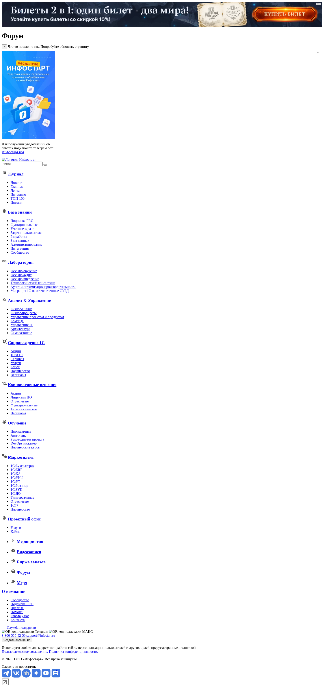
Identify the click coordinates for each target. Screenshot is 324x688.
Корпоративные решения (32, 384)
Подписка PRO (22, 221)
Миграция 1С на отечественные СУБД (40, 291)
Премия (16, 202)
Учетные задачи (22, 229)
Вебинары (18, 375)
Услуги (16, 363)
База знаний (20, 212)
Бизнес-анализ (21, 309)
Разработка (19, 236)
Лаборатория (21, 262)
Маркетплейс (21, 457)
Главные (17, 186)
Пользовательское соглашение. (25, 651)
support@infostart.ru (40, 635)
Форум (23, 572)
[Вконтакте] (17, 676)
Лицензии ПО (21, 397)
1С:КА (16, 474)
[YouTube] (46, 676)
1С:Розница (19, 485)
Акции (16, 351)
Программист (21, 431)
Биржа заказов (31, 562)
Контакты (18, 620)
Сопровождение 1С (26, 342)
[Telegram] (7, 676)
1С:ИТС (17, 355)
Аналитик (18, 435)
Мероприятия (30, 541)
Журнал (16, 174)
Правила (17, 608)
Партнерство (20, 371)
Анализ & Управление (29, 300)
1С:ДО (16, 493)
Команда (17, 321)
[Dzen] (36, 676)
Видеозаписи (29, 552)
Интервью (18, 194)
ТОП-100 (17, 198)
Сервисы (17, 359)
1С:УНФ (17, 478)
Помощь (17, 612)
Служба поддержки (21, 627)
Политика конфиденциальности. (73, 651)
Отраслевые (20, 401)
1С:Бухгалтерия (22, 466)
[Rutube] (55, 676)
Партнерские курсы (25, 447)
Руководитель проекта (27, 439)
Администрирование (26, 244)
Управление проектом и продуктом (37, 317)
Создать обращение (17, 640)
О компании (14, 591)
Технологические (24, 409)
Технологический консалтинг (33, 283)
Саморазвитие (21, 333)
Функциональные (24, 225)
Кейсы (15, 367)
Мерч (22, 582)
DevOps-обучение (24, 271)
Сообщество (20, 252)
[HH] (27, 676)
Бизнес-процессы (24, 313)
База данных (20, 240)
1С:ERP (16, 470)
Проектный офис (24, 519)
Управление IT (22, 325)
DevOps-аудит (21, 275)
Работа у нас (20, 616)
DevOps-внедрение (25, 279)
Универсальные (22, 497)
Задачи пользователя (26, 232)
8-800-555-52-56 (14, 635)
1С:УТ (15, 481)
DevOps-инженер (24, 443)
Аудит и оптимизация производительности (43, 287)
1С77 (14, 505)
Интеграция (20, 248)
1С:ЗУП (16, 489)
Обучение (17, 423)
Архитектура (20, 329)
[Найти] (45, 165)
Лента (15, 190)
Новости (17, 182)
